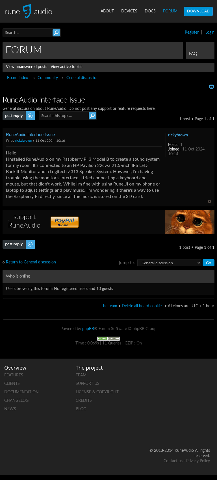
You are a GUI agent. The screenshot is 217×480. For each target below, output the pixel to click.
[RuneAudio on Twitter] (183, 393)
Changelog (16, 401)
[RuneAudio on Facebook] (205, 374)
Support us (87, 384)
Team (81, 375)
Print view (211, 86)
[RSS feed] (205, 413)
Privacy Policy (198, 461)
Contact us (173, 461)
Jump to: (127, 262)
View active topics (66, 67)
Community (48, 78)
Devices (129, 11)
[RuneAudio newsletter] (205, 432)
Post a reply (13, 113)
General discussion (82, 78)
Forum (170, 11)
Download (198, 11)
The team (109, 306)
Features (13, 375)
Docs (150, 11)
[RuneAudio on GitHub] (183, 374)
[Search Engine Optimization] (108, 339)
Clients (12, 384)
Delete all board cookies (142, 306)
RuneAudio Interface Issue (30, 134)
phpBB (88, 329)
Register (192, 32)
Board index (17, 78)
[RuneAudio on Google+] (205, 393)
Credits (84, 401)
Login (209, 32)
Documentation (21, 392)
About (107, 11)
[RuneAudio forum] (183, 413)
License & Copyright (97, 392)
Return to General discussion (31, 262)
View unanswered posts (26, 67)
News (10, 409)
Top (209, 201)
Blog (81, 409)
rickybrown (23, 140)
